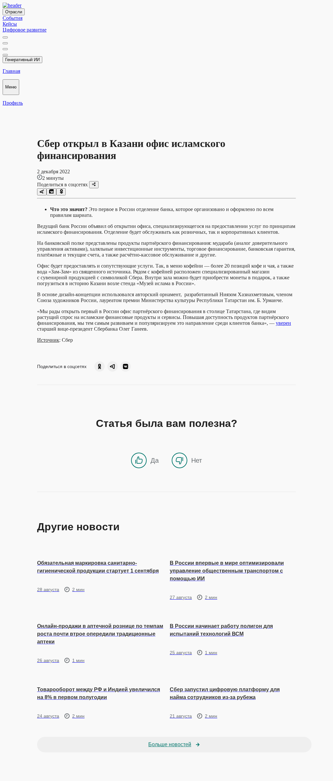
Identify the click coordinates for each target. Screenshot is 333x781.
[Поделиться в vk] (51, 191)
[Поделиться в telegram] (42, 191)
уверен (283, 323)
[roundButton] (99, 366)
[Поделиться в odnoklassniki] (61, 191)
